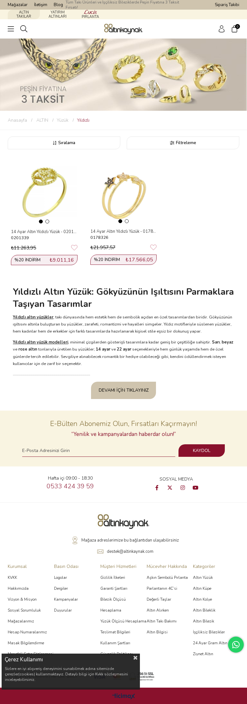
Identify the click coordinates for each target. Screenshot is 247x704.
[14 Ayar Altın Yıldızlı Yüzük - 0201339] (44, 192)
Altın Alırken (158, 610)
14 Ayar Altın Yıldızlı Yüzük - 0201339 (44, 232)
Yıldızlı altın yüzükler (33, 317)
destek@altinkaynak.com (130, 551)
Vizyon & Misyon (22, 599)
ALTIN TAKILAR (23, 14)
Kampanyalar (66, 599)
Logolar (60, 577)
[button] (41, 221)
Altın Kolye (202, 599)
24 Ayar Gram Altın (210, 643)
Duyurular (63, 610)
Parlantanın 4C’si (162, 588)
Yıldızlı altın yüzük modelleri (40, 342)
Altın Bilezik (203, 621)
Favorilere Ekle (74, 248)
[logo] (123, 521)
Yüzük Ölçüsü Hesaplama (123, 621)
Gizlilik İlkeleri (112, 577)
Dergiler (61, 588)
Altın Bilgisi (157, 632)
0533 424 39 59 (70, 486)
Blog (58, 5)
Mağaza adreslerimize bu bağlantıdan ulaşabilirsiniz (130, 540)
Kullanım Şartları (115, 643)
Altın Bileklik (204, 610)
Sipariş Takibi (227, 5)
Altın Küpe (202, 588)
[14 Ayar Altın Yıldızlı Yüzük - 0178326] (123, 192)
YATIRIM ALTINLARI (58, 14)
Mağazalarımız (21, 621)
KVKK (12, 577)
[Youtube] (195, 487)
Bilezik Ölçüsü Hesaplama (113, 605)
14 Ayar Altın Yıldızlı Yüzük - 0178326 (123, 231)
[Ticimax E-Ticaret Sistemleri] (123, 696)
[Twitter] (170, 487)
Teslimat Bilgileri (115, 632)
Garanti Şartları (113, 588)
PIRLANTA (90, 16)
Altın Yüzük (203, 577)
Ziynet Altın (203, 653)
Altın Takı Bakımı (162, 621)
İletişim (40, 5)
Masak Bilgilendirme (26, 643)
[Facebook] (157, 487)
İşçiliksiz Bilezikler (209, 632)
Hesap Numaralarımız (27, 632)
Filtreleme (186, 143)
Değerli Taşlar (159, 599)
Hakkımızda (18, 588)
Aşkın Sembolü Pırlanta (167, 577)
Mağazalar (18, 5)
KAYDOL (201, 451)
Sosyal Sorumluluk (24, 610)
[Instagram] (183, 487)
